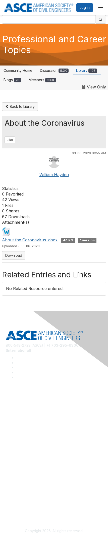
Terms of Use (17, 502)
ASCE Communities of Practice (31, 421)
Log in (85, 7)
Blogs (11, 80)
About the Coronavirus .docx (30, 239)
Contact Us (15, 465)
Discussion (53, 70)
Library (85, 70)
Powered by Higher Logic (54, 540)
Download (13, 255)
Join (9, 450)
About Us (13, 495)
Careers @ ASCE (20, 406)
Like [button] (10, 140)
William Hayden (54, 174)
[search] (100, 19)
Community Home (18, 70)
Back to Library (22, 106)
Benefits (12, 458)
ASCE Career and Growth (26, 414)
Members (41, 80)
